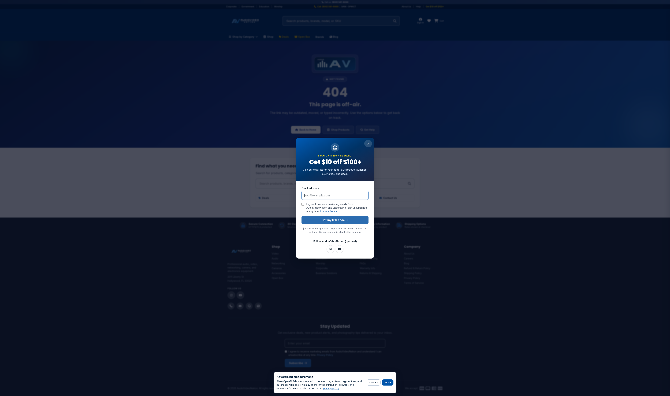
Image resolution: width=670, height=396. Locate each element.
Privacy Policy (328, 211)
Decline (373, 382)
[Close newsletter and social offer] (368, 143)
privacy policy (331, 388)
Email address (310, 188)
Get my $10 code (333, 220)
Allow (388, 382)
